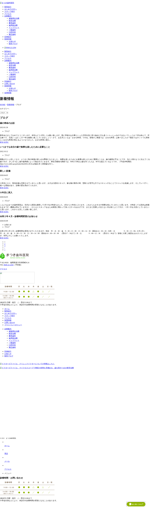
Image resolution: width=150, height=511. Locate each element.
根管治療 (12, 21)
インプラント (14, 27)
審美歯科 (12, 23)
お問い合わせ (9, 84)
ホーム (7, 309)
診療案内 (7, 16)
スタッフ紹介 (9, 11)
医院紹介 (7, 7)
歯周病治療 (13, 25)
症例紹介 (7, 37)
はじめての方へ (10, 9)
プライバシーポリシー (13, 325)
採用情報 (7, 93)
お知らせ (12, 41)
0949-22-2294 (9, 265)
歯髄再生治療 (14, 18)
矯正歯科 (12, 34)
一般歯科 (12, 30)
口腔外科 (12, 32)
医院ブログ (13, 44)
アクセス (7, 14)
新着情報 (7, 39)
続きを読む (4, 142)
